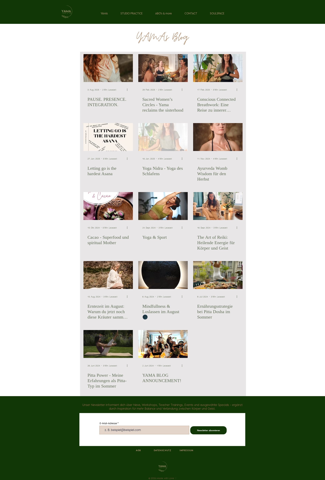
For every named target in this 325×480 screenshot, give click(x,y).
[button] (131, 13)
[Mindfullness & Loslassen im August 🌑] (163, 275)
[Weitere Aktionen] (128, 90)
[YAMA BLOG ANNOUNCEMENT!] (163, 344)
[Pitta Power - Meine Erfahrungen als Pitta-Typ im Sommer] (108, 344)
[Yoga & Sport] (163, 206)
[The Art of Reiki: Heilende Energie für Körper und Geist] (218, 206)
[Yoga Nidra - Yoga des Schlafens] (163, 137)
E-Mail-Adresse (108, 423)
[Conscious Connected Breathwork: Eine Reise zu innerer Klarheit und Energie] (218, 68)
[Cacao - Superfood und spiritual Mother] (108, 206)
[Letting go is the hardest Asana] (108, 137)
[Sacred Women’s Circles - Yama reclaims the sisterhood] (163, 68)
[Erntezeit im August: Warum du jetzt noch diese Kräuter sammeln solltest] (108, 275)
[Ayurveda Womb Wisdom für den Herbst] (218, 137)
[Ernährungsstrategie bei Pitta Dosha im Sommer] (218, 275)
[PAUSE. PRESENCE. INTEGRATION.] (108, 68)
